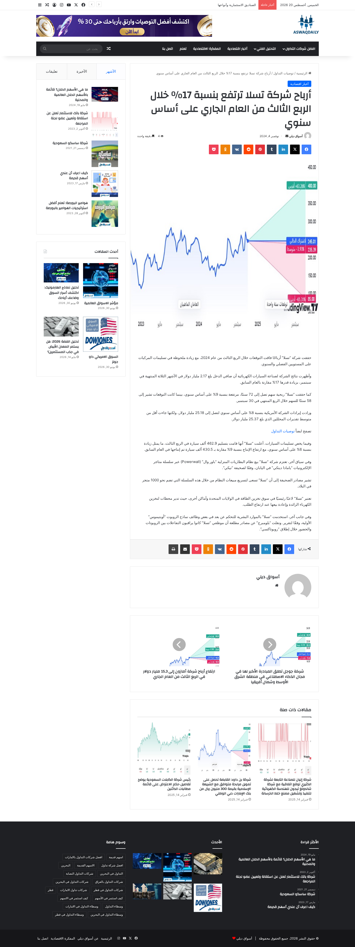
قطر (50, 890)
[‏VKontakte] (237, 149)
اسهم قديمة (116, 857)
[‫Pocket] (214, 149)
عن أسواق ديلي (88, 938)
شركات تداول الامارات (73, 890)
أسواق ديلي (296, 136)
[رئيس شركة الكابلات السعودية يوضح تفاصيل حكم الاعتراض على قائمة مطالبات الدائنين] (164, 748)
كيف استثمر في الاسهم (74, 898)
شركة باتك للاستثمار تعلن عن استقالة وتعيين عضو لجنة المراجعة (67, 118)
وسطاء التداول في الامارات (81, 906)
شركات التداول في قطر (108, 890)
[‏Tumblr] (272, 149)
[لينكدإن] (283, 149)
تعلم (183, 49)
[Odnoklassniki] (225, 149)
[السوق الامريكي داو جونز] (100, 334)
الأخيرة (82, 71)
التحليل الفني (266, 49)
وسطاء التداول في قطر (69, 914)
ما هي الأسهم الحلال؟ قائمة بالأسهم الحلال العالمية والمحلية (67, 94)
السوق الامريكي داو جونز (103, 359)
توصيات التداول (283, 73)
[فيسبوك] (306, 149)
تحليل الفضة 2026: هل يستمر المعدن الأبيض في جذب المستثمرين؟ (62, 346)
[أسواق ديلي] (306, 24)
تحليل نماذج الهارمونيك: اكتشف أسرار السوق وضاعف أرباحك (61, 292)
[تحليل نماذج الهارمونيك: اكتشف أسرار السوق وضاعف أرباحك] (61, 272)
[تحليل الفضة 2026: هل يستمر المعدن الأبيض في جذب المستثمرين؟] (61, 327)
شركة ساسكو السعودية (70, 143)
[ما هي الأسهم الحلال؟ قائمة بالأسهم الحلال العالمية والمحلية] (105, 94)
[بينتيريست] (260, 149)
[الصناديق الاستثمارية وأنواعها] (208, 863)
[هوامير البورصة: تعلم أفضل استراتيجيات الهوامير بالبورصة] (105, 213)
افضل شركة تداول (112, 865)
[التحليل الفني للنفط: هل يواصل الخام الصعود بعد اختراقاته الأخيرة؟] (147, 892)
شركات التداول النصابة (79, 873)
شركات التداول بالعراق (109, 882)
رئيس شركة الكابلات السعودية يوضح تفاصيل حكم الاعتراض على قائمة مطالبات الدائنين (164, 784)
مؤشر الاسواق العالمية (241, 5)
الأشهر (111, 71)
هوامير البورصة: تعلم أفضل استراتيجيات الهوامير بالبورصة (67, 205)
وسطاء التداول (114, 906)
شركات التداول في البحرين (72, 882)
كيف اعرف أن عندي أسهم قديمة (74, 176)
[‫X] (295, 149)
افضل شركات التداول (300, 49)
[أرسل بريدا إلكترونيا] (286, 136)
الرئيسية (302, 73)
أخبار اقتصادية (237, 49)
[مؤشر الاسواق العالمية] (100, 280)
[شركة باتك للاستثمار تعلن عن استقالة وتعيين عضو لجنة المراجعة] (105, 124)
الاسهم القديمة (85, 865)
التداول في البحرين (111, 873)
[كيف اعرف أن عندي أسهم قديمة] (105, 183)
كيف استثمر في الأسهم (109, 898)
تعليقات (51, 71)
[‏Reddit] (248, 149)
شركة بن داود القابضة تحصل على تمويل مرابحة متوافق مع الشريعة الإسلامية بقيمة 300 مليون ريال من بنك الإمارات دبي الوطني (225, 787)
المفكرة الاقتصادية (207, 49)
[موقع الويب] (277, 585)
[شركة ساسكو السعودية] (105, 153)
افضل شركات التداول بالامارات (83, 857)
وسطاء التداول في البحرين (107, 914)
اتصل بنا (167, 49)
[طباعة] (173, 549)
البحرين (65, 865)
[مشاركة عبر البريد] (185, 549)
